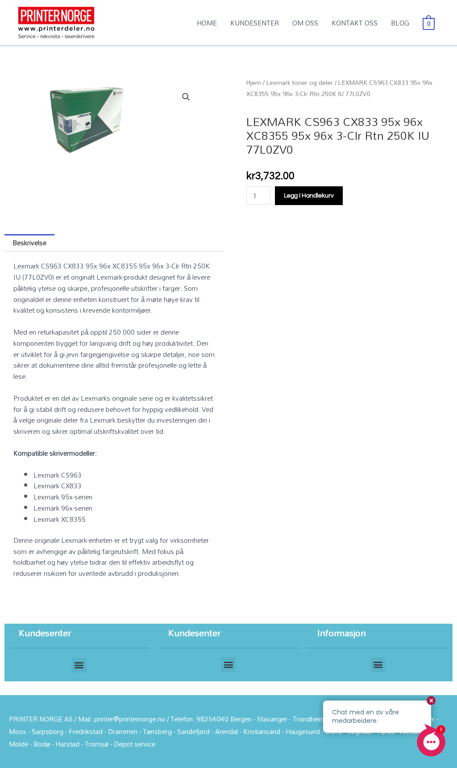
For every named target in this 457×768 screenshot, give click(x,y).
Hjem (253, 82)
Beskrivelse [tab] (29, 242)
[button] (186, 97)
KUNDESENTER (254, 22)
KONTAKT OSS (355, 22)
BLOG (400, 22)
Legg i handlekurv (309, 196)
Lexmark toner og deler (299, 82)
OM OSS (305, 22)
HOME (207, 22)
